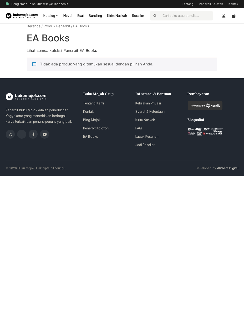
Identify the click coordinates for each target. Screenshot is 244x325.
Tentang (187, 4)
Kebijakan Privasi (148, 103)
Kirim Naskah (117, 16)
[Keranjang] (233, 15)
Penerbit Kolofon (211, 4)
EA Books (90, 136)
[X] (21, 134)
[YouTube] (44, 134)
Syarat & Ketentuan (150, 111)
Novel (67, 16)
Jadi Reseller (145, 145)
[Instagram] (10, 134)
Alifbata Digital (227, 168)
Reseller (138, 16)
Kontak (233, 4)
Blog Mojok (92, 120)
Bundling (95, 16)
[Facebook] (33, 134)
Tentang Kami (93, 103)
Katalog (49, 16)
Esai (80, 16)
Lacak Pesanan (146, 136)
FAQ (138, 128)
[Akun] (223, 15)
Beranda (34, 26)
